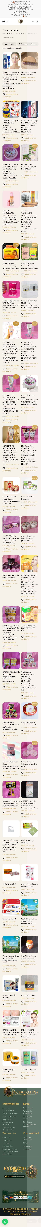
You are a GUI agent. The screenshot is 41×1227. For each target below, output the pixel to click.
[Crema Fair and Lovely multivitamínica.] (29, 872)
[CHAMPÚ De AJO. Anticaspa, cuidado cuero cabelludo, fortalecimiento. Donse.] (29, 789)
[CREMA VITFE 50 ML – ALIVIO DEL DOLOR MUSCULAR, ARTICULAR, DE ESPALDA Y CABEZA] (11, 109)
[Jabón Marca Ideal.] (11, 872)
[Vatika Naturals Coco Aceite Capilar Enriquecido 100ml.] (29, 907)
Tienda (11, 34)
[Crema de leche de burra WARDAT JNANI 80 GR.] (29, 524)
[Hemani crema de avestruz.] (11, 983)
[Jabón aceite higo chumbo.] (29, 828)
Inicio (4, 34)
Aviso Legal (27, 1108)
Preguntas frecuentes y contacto (7, 1122)
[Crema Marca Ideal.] (29, 983)
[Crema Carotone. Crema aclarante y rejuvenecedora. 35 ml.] (29, 251)
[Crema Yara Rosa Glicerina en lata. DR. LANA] (29, 750)
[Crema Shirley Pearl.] (29, 1057)
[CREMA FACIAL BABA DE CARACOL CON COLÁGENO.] (11, 1018)
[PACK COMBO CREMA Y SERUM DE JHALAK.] (29, 152)
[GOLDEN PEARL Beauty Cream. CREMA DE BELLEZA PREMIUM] (11, 485)
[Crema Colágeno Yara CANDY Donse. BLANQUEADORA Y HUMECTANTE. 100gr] (11, 289)
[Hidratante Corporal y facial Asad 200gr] (11, 563)
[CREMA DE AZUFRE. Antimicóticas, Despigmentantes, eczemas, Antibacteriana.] (11, 660)
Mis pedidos (7, 1146)
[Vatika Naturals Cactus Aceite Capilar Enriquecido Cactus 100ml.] (11, 944)
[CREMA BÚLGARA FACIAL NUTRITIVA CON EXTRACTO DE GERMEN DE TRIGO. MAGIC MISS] (11, 828)
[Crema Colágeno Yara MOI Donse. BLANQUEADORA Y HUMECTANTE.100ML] (29, 289)
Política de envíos (9, 1113)
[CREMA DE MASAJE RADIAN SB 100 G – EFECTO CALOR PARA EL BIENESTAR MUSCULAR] (29, 109)
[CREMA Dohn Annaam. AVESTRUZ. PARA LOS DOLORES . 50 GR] (11, 710)
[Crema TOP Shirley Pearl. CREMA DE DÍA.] (29, 614)
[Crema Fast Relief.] (11, 907)
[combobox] (28, 44)
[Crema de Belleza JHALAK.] (29, 485)
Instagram (27, 1146)
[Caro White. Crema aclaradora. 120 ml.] (29, 944)
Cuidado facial (30, 34)
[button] (3, 21)
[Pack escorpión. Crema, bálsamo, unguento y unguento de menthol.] (11, 789)
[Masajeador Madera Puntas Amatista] (29, 60)
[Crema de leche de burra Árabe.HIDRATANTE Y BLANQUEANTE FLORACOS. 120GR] (29, 383)
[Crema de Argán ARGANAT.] (11, 1057)
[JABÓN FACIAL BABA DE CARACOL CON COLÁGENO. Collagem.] (29, 1018)
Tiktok (25, 1143)
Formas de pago (9, 1116)
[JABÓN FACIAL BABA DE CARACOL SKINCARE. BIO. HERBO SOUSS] (11, 524)
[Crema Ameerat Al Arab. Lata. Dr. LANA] (29, 710)
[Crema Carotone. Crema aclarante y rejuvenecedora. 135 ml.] (11, 251)
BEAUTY (19, 34)
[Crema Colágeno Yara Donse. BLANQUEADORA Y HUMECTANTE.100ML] (11, 750)
